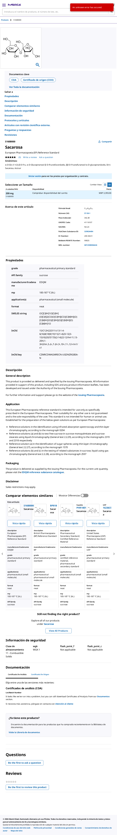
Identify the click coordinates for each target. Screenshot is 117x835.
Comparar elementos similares (22, 105)
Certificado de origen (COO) (38, 79)
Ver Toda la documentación (24, 87)
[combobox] (58, 11)
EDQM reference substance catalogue (43, 472)
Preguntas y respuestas (18, 130)
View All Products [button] (58, 630)
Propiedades (12, 96)
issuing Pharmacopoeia (91, 395)
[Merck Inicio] (14, 5)
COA (13, 79)
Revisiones (11, 134)
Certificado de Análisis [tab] (17, 674)
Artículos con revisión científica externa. (27, 125)
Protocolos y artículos (17, 120)
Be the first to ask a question (24, 762)
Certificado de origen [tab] (40, 674)
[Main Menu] (4, 5)
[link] (16, 828)
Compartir (107, 141)
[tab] (7, 20)
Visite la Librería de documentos (24, 732)
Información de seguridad (19, 110)
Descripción (11, 101)
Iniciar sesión (35, 176)
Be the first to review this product (28, 788)
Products (5, 20)
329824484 (88, 231)
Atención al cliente (64, 703)
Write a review (30, 157)
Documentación (14, 115)
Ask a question (46, 157)
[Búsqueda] (111, 11)
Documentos (103, 696)
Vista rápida (18, 523)
